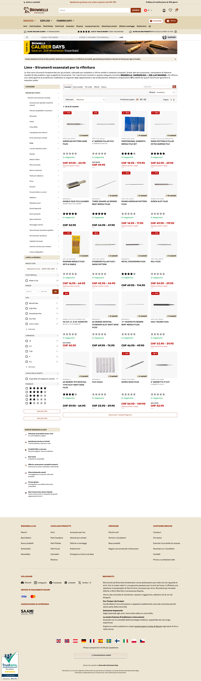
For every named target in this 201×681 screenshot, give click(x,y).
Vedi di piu (31, 329)
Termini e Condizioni (117, 538)
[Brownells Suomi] (117, 641)
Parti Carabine (35, 26)
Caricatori (70, 26)
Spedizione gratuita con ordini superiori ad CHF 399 (93, 2)
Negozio (28, 20)
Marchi (24, 532)
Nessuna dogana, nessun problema (40, 451)
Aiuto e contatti (33, 2)
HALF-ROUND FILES (160, 322)
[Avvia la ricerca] (136, 10)
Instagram (42, 583)
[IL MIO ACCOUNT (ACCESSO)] (164, 10)
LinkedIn (71, 583)
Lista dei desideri (171, 10)
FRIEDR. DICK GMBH (128, 139)
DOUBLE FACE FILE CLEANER (76, 201)
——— (149, 26)
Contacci (157, 532)
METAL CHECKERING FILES (133, 261)
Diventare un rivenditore (163, 549)
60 (145, 99)
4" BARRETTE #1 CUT (160, 382)
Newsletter (25, 554)
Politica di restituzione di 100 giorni (162, 2)
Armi (25, 26)
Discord (28, 583)
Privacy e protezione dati (164, 560)
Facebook (57, 583)
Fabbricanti (64, 20)
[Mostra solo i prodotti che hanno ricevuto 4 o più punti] (42, 392)
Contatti (156, 554)
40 (141, 99)
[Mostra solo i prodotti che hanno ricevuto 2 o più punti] (42, 399)
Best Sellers (26, 538)
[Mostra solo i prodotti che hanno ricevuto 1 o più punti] (42, 403)
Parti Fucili (59, 26)
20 (137, 99)
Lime (64, 167)
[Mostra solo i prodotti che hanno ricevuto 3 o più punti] (42, 395)
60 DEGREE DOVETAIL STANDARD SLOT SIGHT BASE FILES (105, 325)
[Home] (26, 37)
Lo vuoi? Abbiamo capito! (37, 436)
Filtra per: (152, 92)
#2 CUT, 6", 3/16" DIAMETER (75, 322)
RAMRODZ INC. (140, 75)
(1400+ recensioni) (107, 31)
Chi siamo (157, 538)
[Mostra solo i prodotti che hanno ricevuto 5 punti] (42, 388)
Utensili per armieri (109, 26)
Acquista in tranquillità (36, 459)
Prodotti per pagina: (127, 100)
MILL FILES (156, 261)
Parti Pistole (48, 26)
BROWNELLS (126, 75)
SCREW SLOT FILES (159, 201)
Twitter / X (86, 583)
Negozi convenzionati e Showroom (124, 549)
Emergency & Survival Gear (82, 554)
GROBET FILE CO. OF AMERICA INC (162, 139)
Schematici (26, 549)
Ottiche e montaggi (126, 26)
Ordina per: (70, 100)
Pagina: (166, 100)
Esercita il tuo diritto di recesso (166, 543)
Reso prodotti (114, 543)
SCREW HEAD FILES (130, 382)
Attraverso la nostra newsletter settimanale (43, 467)
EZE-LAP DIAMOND (157, 75)
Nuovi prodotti (27, 543)
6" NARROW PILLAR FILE (103, 141)
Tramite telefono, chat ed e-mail (39, 443)
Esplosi (45, 20)
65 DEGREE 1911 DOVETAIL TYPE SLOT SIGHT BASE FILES (74, 385)
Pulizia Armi (141, 26)
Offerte (173, 21)
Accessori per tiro (92, 26)
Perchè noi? (114, 532)
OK (55, 291)
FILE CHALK (97, 382)
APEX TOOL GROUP (69, 139)
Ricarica (79, 26)
